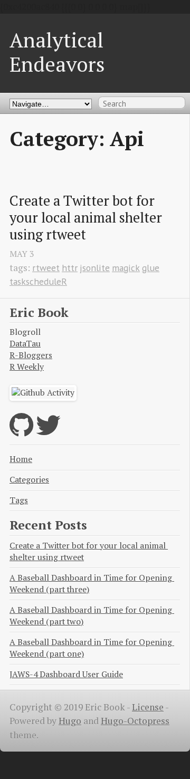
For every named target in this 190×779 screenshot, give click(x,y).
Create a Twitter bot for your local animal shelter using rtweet (87, 218)
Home (21, 459)
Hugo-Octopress (135, 721)
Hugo (70, 721)
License (148, 707)
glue (150, 268)
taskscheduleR (38, 281)
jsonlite (95, 268)
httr (70, 268)
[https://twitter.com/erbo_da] (48, 432)
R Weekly (27, 366)
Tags (19, 500)
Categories (29, 479)
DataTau (25, 343)
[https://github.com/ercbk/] (21, 432)
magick (126, 268)
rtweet (46, 268)
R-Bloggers (31, 355)
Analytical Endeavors (57, 52)
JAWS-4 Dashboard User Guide (66, 674)
